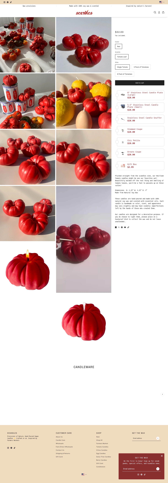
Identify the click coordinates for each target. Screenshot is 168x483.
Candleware (84, 367)
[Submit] (157, 468)
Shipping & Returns (63, 453)
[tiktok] (11, 2)
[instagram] (4, 2)
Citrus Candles (101, 450)
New (98, 437)
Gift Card (59, 457)
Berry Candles (101, 460)
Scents (117, 52)
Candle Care (60, 440)
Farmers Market (102, 443)
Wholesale (60, 443)
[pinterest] (7, 2)
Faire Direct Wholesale (64, 447)
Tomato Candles (102, 447)
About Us (59, 437)
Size (116, 62)
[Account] (159, 12)
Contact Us (60, 450)
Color (117, 42)
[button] (128, 227)
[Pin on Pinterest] (122, 227)
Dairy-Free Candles (103, 457)
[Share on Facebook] (116, 227)
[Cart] (163, 12)
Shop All (99, 440)
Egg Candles (101, 453)
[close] (162, 456)
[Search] (155, 12)
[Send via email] (125, 227)
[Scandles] (84, 12)
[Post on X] (118, 227)
